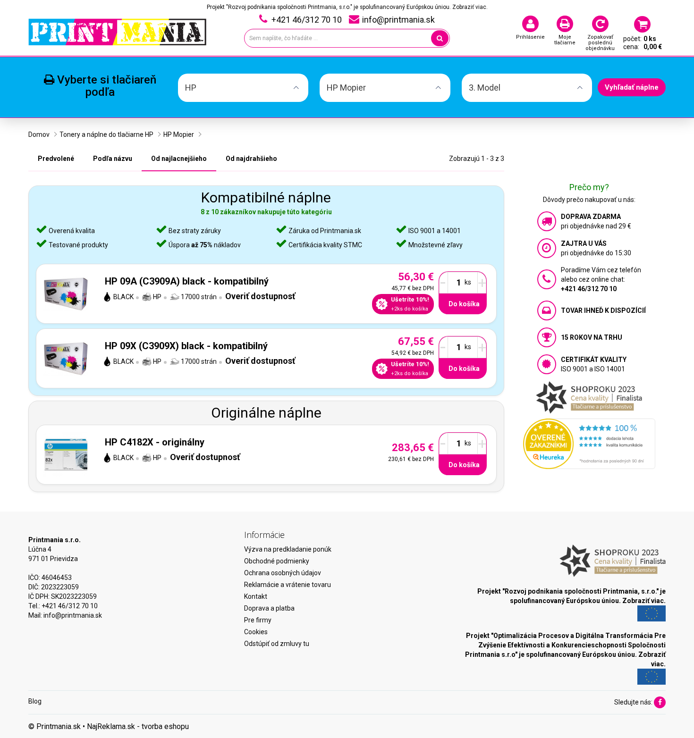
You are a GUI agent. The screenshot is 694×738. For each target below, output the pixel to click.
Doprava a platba (269, 608)
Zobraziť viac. (470, 7)
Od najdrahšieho (251, 158)
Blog (35, 701)
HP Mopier (178, 134)
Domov (39, 134)
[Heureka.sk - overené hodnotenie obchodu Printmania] (589, 443)
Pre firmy (257, 620)
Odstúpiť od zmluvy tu (276, 643)
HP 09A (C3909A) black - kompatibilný (187, 281)
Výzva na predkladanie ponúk (287, 549)
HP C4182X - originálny (154, 442)
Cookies (256, 632)
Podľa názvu (112, 158)
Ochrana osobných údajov (282, 573)
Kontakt (255, 596)
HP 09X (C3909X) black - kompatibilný (186, 346)
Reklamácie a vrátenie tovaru (287, 584)
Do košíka (464, 304)
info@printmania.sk (72, 615)
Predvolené (56, 158)
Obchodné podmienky (276, 561)
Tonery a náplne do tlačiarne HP (106, 134)
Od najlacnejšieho (179, 158)
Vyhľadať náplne (632, 87)
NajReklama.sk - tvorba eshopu (138, 726)
